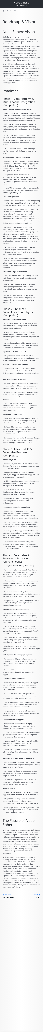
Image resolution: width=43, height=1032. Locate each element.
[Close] (3, 4)
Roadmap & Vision (13, 11)
